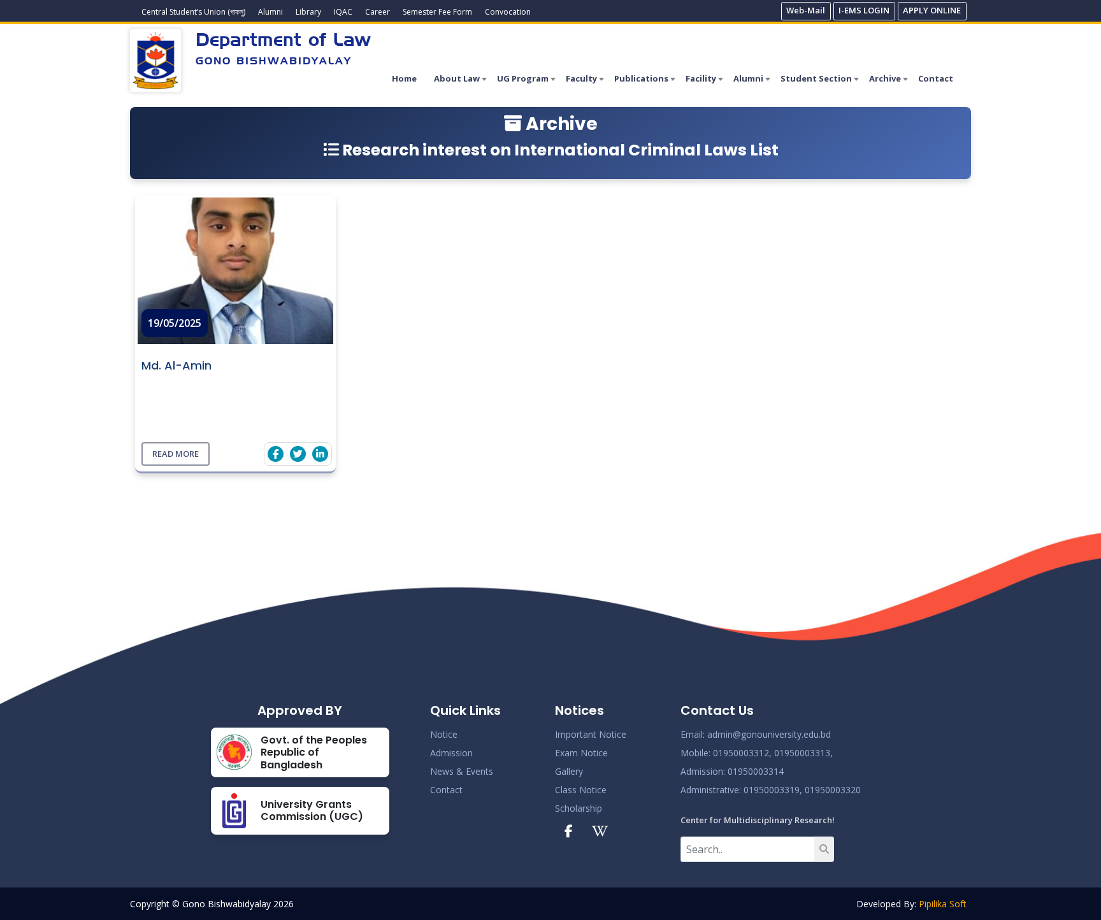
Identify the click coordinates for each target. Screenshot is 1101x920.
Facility (701, 78)
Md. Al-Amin (176, 365)
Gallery (569, 771)
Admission (451, 753)
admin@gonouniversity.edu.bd (769, 734)
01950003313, (803, 753)
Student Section (816, 78)
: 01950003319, (770, 790)
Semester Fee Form (437, 11)
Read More (175, 453)
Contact (935, 78)
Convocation (508, 11)
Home (404, 78)
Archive (885, 78)
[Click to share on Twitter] (298, 454)
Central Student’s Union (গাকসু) (193, 11)
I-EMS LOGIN (863, 10)
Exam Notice (581, 753)
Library (308, 11)
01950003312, (742, 753)
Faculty (581, 78)
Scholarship (578, 808)
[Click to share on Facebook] (276, 454)
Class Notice (581, 790)
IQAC (343, 11)
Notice (443, 734)
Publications (641, 78)
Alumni (270, 11)
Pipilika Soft (943, 904)
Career (377, 11)
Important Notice (590, 734)
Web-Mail (805, 10)
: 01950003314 (753, 771)
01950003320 (831, 790)
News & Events (461, 771)
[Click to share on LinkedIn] (320, 454)
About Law (457, 78)
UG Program (523, 78)
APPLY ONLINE (932, 10)
